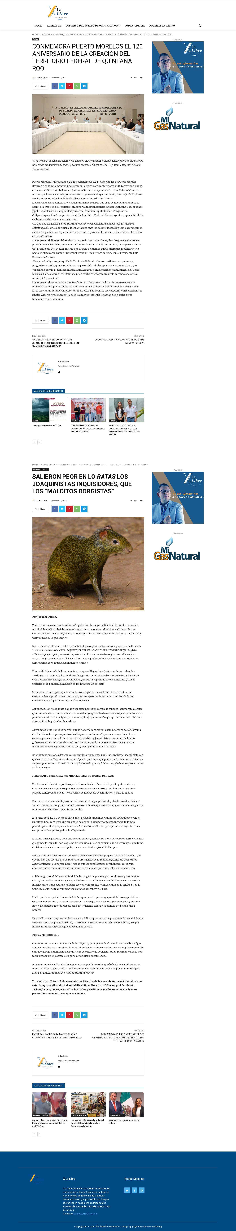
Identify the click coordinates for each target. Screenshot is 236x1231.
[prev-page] (34, 442)
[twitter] (59, 371)
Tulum (80, 34)
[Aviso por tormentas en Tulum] (49, 410)
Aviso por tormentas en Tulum (46, 425)
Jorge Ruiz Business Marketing (147, 1226)
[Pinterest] (69, 86)
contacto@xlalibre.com (86, 1213)
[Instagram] (141, 1190)
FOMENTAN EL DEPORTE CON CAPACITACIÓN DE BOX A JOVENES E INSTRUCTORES (88, 428)
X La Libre (43, 77)
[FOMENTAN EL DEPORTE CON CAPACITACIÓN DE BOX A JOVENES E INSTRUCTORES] (88, 410)
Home (35, 34)
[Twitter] (62, 86)
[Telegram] (84, 86)
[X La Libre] (34, 77)
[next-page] (39, 442)
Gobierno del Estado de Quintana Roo (57, 34)
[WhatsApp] (77, 86)
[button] (200, 26)
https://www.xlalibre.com (68, 366)
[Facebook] (55, 86)
